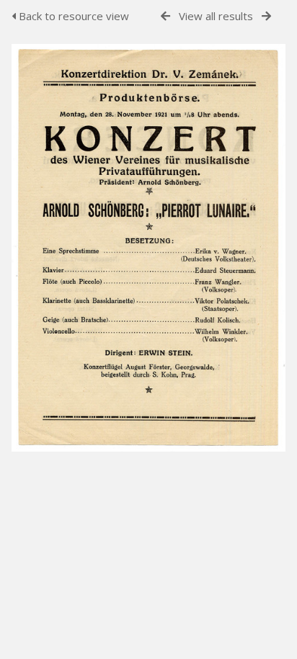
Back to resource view (72, 16)
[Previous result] (165, 16)
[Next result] (266, 16)
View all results (216, 16)
